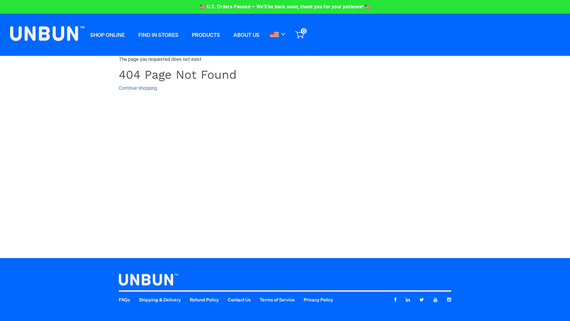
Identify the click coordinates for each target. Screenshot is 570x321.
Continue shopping (138, 88)
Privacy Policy (318, 300)
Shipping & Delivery (160, 300)
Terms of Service (277, 300)
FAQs (124, 300)
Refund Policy (204, 300)
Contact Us (239, 300)
